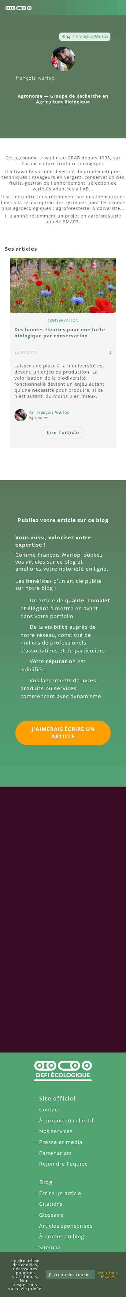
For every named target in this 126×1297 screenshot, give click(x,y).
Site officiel (57, 1098)
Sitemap (50, 1247)
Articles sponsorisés (66, 1225)
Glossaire (51, 1214)
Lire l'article (63, 432)
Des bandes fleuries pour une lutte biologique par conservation (59, 332)
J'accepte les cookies (70, 1274)
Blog (46, 1182)
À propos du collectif (66, 1120)
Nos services (56, 1131)
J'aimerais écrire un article (63, 732)
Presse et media (60, 1142)
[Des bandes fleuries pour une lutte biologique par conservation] (63, 285)
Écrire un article (60, 1193)
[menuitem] (63, 1098)
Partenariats (55, 1152)
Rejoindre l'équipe (63, 1163)
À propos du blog (61, 1236)
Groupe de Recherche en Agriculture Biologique (72, 99)
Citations (51, 1203)
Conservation (63, 320)
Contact (49, 1109)
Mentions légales (108, 1274)
